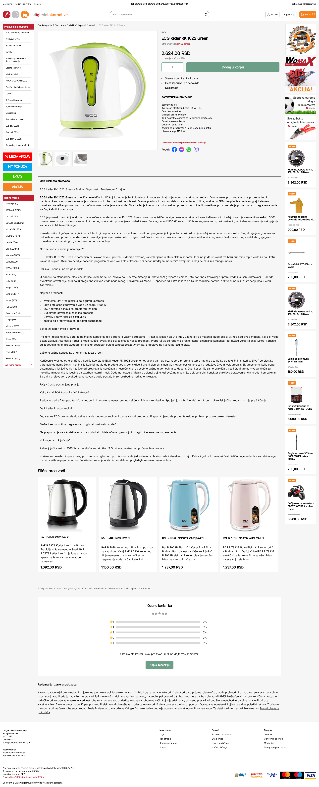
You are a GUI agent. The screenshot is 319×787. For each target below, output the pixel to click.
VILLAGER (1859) (13, 229)
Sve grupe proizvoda (274, 747)
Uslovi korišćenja (220, 743)
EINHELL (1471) (12, 248)
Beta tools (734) (13, 313)
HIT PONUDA (17, 167)
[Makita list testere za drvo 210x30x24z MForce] (296, 158)
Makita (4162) (12, 203)
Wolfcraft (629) (13, 345)
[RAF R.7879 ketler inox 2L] (67, 506)
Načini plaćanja (219, 747)
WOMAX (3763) (13, 210)
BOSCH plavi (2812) (15, 223)
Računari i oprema (14, 100)
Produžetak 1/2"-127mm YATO (300, 265)
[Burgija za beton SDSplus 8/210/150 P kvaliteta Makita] (296, 442)
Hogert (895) (12, 287)
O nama (268, 734)
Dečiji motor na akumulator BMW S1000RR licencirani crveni (301, 506)
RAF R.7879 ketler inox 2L (55, 537)
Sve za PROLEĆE (13, 138)
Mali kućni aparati (77, 25)
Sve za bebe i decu (14, 119)
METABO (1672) (13, 235)
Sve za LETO (11, 132)
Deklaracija (171, 87)
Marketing (7, 4)
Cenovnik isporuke (273, 738)
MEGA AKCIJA (17, 156)
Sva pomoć (217, 738)
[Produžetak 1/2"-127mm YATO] (296, 253)
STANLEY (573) (13, 358)
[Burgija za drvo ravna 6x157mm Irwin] (296, 347)
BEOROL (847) (12, 294)
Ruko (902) (11, 281)
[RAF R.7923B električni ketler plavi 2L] (188, 506)
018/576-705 (167, 4)
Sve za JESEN (12, 125)
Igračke (9, 52)
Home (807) (11, 300)
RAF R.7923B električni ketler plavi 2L (183, 538)
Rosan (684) (11, 339)
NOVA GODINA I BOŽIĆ (16, 80)
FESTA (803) (11, 306)
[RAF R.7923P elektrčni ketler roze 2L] (249, 506)
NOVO (17, 177)
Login (162, 734)
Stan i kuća (11, 113)
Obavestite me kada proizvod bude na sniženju (184, 142)
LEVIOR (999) (12, 261)
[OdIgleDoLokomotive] (40, 14)
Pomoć (37, 4)
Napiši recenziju (159, 665)
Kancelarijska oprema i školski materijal (16, 60)
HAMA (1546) (12, 242)
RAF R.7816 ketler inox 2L (115, 538)
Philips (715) (11, 319)
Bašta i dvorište (13, 39)
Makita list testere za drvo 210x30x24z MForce (300, 171)
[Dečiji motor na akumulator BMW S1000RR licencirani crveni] (296, 492)
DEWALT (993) (12, 268)
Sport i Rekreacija (13, 106)
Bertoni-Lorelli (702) (15, 332)
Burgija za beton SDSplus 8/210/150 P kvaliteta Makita (300, 456)
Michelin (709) (12, 326)
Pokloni (9, 93)
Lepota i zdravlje (13, 67)
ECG (163, 31)
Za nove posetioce (221, 734)
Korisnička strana (23, 4)
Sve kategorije (45, 25)
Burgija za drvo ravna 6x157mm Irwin (298, 360)
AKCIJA (17, 187)
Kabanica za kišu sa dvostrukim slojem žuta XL (301, 218)
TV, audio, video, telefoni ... (18, 145)
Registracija (165, 738)
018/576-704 (154, 4)
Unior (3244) (12, 216)
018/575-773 (141, 4)
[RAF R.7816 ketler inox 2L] (127, 506)
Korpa (162, 747)
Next (163, 89)
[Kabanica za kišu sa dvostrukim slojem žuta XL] (296, 205)
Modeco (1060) (13, 255)
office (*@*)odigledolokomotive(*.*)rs (26, 777)
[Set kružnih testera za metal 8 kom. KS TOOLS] (296, 394)
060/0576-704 (181, 4)
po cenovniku (192, 83)
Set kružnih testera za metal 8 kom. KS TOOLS (300, 407)
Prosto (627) (11, 352)
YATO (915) (11, 274)
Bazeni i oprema (13, 45)
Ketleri (92, 25)
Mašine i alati (11, 74)
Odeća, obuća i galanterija (17, 87)
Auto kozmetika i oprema (17, 32)
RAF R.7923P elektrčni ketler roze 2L (243, 538)
